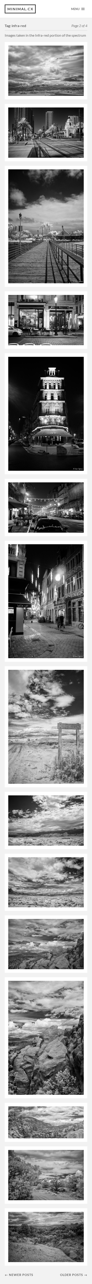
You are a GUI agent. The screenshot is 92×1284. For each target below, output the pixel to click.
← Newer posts (19, 1275)
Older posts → (73, 1275)
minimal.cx (20, 9)
